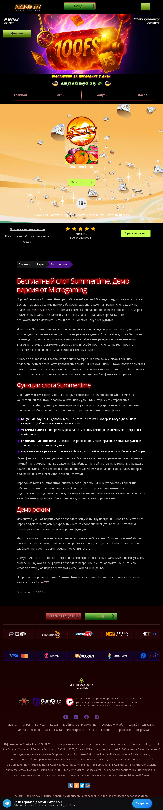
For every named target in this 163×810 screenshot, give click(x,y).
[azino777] (76, 717)
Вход (78, 6)
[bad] (68, 229)
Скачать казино (100, 730)
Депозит (17, 33)
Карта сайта (53, 730)
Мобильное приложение (79, 724)
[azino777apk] (97, 717)
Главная (20, 95)
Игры (61, 95)
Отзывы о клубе (112, 724)
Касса (142, 95)
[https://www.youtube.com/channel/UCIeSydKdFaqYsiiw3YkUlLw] (66, 717)
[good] (87, 229)
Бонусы (102, 95)
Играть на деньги (135, 233)
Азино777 (42, 582)
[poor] (74, 229)
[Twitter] (82, 785)
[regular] (80, 229)
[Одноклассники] (76, 785)
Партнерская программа (132, 730)
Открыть (142, 803)
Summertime (59, 264)
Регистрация (62, 616)
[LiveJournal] (93, 785)
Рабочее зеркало (28, 730)
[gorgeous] (93, 229)
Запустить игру (81, 182)
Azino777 (46, 310)
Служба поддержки (142, 724)
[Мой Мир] (87, 785)
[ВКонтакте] (70, 785)
